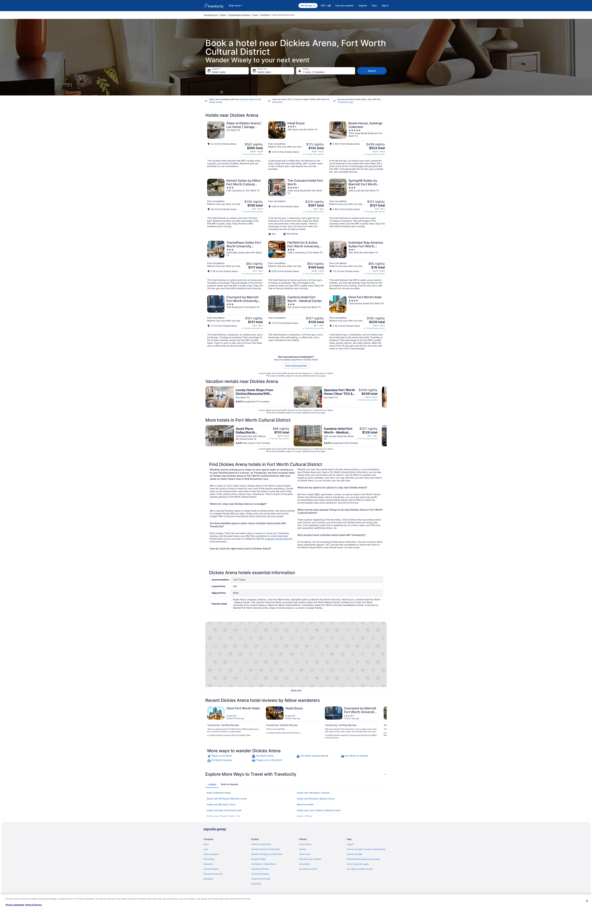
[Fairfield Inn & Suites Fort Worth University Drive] (296, 265)
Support (363, 5)
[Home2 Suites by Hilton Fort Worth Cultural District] (235, 207)
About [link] (206, 844)
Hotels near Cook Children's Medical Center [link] (319, 810)
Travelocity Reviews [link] (260, 869)
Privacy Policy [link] (305, 844)
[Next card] (386, 396)
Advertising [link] (208, 879)
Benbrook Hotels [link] (305, 804)
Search (372, 70)
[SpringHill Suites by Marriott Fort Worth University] (357, 207)
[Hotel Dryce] (296, 147)
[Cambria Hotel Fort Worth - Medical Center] (296, 322)
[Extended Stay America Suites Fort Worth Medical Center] (357, 265)
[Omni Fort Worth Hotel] (357, 322)
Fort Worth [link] (265, 15)
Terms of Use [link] (304, 854)
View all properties (296, 365)
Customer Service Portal (277, 538)
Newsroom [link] (208, 864)
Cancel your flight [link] (354, 854)
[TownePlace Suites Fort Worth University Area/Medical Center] (235, 265)
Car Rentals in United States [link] (263, 864)
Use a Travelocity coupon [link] (358, 864)
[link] (229, 756)
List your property (344, 5)
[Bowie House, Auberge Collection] (357, 147)
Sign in (385, 5)
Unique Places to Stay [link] (260, 879)
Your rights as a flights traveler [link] (360, 869)
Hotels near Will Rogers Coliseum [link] (313, 792)
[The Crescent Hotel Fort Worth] (296, 207)
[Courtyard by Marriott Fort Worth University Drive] (235, 322)
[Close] (587, 901)
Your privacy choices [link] (308, 869)
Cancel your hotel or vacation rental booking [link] (366, 849)
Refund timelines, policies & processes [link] (363, 859)
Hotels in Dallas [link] (304, 816)
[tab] (212, 784)
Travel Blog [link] (256, 884)
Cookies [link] (302, 849)
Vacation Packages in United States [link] (266, 854)
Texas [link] (255, 15)
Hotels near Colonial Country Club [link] (223, 816)
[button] (296, 774)
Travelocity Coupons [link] (260, 874)
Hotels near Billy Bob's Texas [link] (221, 804)
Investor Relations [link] (211, 869)
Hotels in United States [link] (261, 844)
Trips (374, 5)
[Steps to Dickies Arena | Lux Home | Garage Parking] (235, 147)
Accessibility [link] (304, 864)
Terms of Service (33, 905)
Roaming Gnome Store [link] (213, 874)
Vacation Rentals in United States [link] (265, 849)
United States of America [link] (239, 15)
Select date (218, 72)
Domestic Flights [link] (258, 859)
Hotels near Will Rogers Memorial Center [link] (227, 798)
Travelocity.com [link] (210, 15)
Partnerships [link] (209, 859)
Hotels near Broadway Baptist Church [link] (316, 798)
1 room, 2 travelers (314, 72)
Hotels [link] (223, 15)
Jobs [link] (206, 849)
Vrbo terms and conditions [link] (310, 859)
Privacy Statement (15, 905)
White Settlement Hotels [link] (219, 792)
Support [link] (350, 844)
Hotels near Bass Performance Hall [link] (224, 810)
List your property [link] (211, 854)
